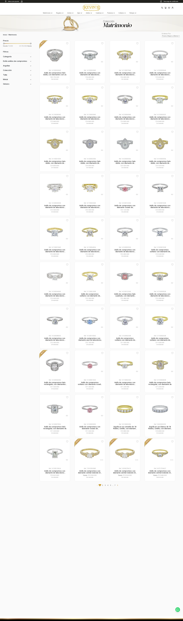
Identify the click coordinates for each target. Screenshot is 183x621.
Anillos (89, 13)
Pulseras (111, 13)
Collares (122, 13)
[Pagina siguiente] (117, 485)
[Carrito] (165, 8)
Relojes (133, 13)
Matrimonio (48, 13)
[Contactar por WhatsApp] (177, 609)
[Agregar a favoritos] (67, 43)
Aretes (70, 13)
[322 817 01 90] (22, 1)
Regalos (60, 13)
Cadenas (100, 13)
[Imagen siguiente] (63, 55)
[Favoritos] (169, 8)
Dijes (80, 13)
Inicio (5, 35)
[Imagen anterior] (46, 55)
